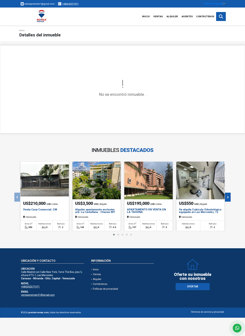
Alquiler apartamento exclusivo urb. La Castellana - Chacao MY (95, 211)
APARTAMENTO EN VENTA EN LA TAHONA (146, 211)
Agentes (187, 16)
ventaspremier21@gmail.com (38, 294)
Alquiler (172, 16)
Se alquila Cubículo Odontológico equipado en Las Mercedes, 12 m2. (200, 212)
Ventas (158, 16)
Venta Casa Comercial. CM (40, 209)
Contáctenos (205, 16)
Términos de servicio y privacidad (207, 312)
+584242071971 (70, 4)
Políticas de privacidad (105, 288)
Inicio (146, 16)
